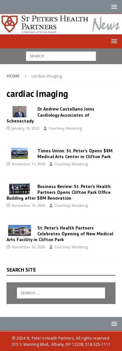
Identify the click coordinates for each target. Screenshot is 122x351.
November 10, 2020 (28, 205)
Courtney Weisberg (65, 128)
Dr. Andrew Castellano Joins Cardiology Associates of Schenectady (50, 114)
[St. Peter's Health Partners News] (61, 31)
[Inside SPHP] (20, 111)
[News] (20, 230)
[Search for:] (61, 56)
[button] (113, 7)
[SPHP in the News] (20, 153)
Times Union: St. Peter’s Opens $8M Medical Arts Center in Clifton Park (75, 153)
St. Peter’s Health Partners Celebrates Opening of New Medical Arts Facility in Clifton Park (60, 233)
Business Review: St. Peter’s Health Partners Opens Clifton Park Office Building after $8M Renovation (59, 192)
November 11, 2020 (28, 163)
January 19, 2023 (25, 128)
